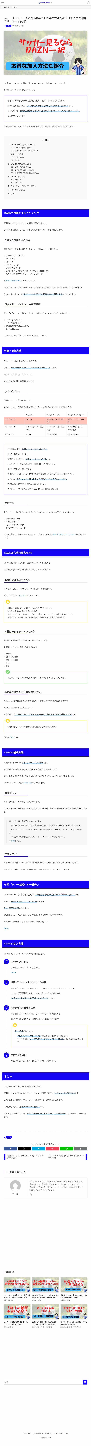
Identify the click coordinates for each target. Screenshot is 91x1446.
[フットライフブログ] (45, 2)
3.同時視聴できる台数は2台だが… (27, 173)
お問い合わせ (38, 1433)
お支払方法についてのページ (64, 534)
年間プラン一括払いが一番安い (23, 186)
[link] (31, 1194)
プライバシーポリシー (60, 1433)
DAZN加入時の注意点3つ (21, 164)
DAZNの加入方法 (18, 190)
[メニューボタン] (2, 2)
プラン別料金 (19, 157)
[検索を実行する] (85, 1382)
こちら (11, 737)
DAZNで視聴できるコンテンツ (23, 145)
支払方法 (18, 160)
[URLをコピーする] (80, 1148)
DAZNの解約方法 (18, 177)
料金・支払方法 (17, 154)
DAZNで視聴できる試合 (23, 148)
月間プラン (19, 180)
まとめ (13, 194)
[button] (10, 1148)
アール (15, 1194)
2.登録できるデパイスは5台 (24, 170)
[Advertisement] (45, 1235)
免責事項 (48, 1433)
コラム (8, 26)
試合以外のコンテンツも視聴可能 (26, 151)
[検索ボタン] (88, 2)
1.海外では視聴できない (23, 167)
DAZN (13, 841)
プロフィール (27, 1433)
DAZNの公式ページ (13, 281)
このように (22, 595)
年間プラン (19, 182)
